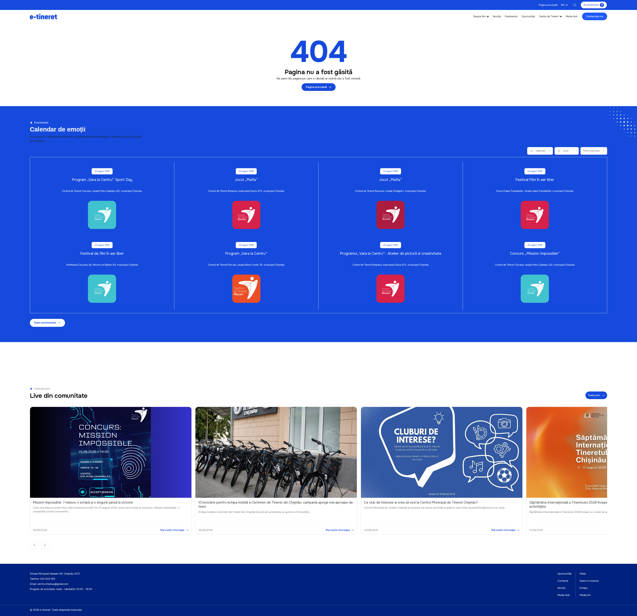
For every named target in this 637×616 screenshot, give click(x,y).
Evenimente (511, 16)
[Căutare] (574, 5)
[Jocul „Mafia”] (246, 215)
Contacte (562, 581)
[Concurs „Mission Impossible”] (535, 289)
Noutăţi (497, 16)
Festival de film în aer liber (102, 253)
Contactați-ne (594, 16)
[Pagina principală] (43, 16)
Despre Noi (479, 16)
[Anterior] (34, 545)
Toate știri (594, 395)
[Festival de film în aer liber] (102, 289)
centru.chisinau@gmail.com (52, 584)
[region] (318, 471)
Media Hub (571, 16)
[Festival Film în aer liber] (535, 215)
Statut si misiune (589, 581)
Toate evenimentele (45, 322)
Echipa (583, 588)
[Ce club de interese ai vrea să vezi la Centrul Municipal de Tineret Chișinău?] (276, 452)
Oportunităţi (528, 16)
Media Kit (585, 595)
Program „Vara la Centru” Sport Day (102, 179)
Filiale (583, 573)
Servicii (561, 588)
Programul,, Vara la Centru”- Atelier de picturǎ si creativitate (390, 253)
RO (563, 4)
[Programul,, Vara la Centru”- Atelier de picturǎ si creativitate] (390, 289)
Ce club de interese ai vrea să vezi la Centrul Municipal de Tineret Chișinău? (256, 502)
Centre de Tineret (549, 16)
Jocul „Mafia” (246, 179)
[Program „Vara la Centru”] (246, 289)
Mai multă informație (173, 529)
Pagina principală (548, 4)
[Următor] (45, 545)
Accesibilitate (591, 4)
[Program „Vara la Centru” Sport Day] (102, 215)
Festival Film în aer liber (534, 179)
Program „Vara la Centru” (246, 253)
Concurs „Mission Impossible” (535, 253)
